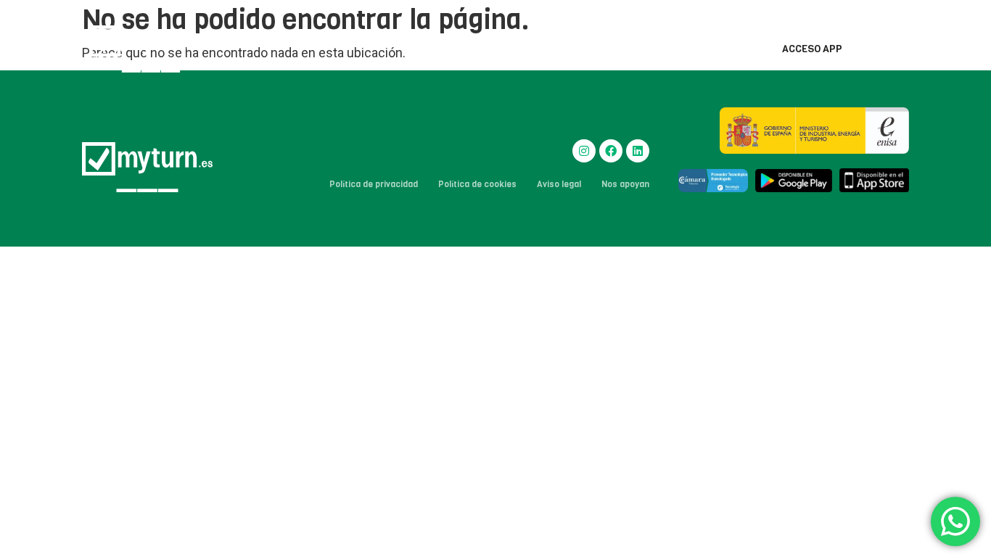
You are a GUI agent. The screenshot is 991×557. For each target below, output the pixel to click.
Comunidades (437, 48)
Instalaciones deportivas (627, 48)
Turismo (515, 48)
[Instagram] (584, 150)
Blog (730, 48)
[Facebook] (610, 150)
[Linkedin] (637, 150)
